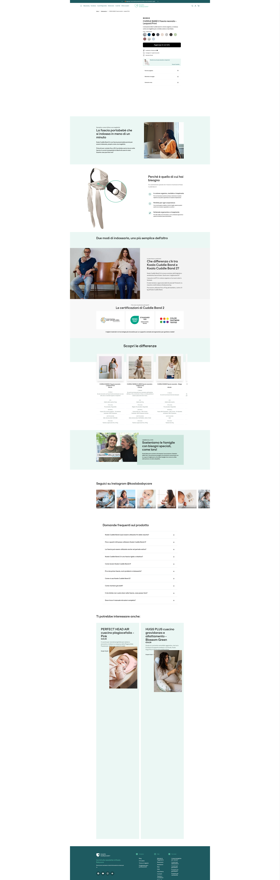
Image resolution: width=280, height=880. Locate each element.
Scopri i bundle (175, 64)
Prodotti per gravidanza (174, 870)
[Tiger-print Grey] (149, 39)
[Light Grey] (166, 34)
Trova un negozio (144, 863)
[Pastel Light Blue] (153, 39)
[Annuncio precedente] (122, 1)
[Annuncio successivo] (158, 1)
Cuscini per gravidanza (174, 866)
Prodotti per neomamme (174, 874)
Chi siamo (142, 860)
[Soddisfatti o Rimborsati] (157, 50)
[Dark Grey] (158, 34)
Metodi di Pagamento (160, 859)
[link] (198, 6)
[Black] (153, 34)
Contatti (159, 874)
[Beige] (162, 34)
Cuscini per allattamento (175, 862)
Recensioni (160, 862)
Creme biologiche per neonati (176, 859)
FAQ (158, 869)
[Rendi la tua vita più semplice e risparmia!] (146, 62)
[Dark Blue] (149, 34)
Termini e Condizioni (160, 876)
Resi (158, 867)
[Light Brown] (145, 39)
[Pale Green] (175, 34)
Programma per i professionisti (143, 866)
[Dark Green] (171, 34)
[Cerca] (192, 6)
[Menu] (81, 6)
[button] (146, 18)
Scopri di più (104, 651)
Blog (140, 858)
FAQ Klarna (160, 871)
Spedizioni (160, 864)
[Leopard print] (145, 34)
